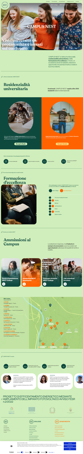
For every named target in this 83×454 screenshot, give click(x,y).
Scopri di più (21, 144)
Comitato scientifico (33, 431)
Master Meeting (32, 429)
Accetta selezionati (70, 446)
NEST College (54, 4)
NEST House (73, 4)
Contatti (77, 1)
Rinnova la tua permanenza (34, 439)
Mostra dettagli (51, 452)
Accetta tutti (70, 443)
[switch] (30, 452)
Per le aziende (54, 1)
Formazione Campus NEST (60, 429)
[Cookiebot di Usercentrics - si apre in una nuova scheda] (11, 452)
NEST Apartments (64, 4)
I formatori (31, 432)
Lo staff (30, 434)
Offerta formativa (32, 427)
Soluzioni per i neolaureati (59, 436)
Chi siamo (48, 1)
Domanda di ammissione (33, 436)
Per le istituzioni (62, 1)
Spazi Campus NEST (58, 427)
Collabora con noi (70, 1)
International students (33, 437)
